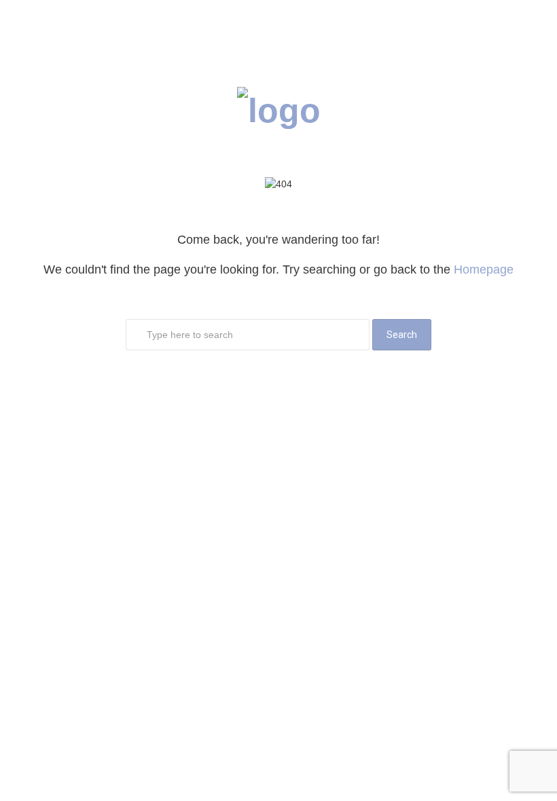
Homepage (484, 269)
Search (402, 334)
